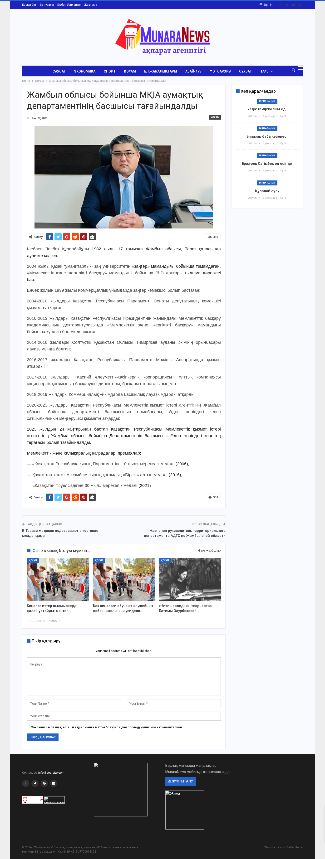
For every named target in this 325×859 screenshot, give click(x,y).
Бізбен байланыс (69, 4)
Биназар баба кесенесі (266, 136)
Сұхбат (245, 71)
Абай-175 (193, 71)
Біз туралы (47, 4)
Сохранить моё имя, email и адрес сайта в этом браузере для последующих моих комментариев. (107, 727)
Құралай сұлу (267, 191)
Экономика (84, 71)
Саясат (59, 71)
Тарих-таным (267, 101)
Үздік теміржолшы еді (266, 109)
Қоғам (130, 71)
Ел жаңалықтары (160, 71)
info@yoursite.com (51, 772)
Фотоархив (220, 71)
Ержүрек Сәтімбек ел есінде (267, 163)
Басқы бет (29, 4)
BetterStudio (294, 847)
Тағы (264, 71)
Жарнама (90, 4)
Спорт (110, 71)
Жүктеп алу (182, 781)
